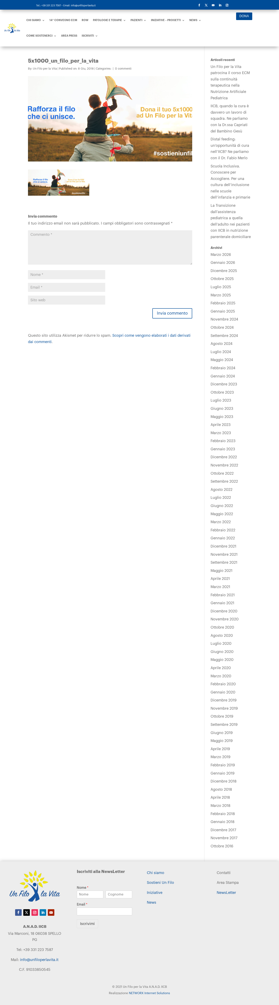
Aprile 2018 (220, 797)
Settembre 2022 (224, 481)
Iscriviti (88, 35)
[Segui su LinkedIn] (220, 5)
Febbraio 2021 (223, 595)
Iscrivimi (87, 924)
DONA (244, 16)
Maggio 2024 (222, 360)
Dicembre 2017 (223, 830)
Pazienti (136, 20)
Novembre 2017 (224, 838)
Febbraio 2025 (223, 303)
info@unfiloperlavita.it (39, 960)
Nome (82, 887)
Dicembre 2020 (224, 611)
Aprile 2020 (221, 668)
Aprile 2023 (221, 425)
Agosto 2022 (221, 489)
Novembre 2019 (224, 708)
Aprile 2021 (220, 578)
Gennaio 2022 (223, 538)
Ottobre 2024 (222, 327)
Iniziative (154, 892)
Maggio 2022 (222, 514)
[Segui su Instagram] (227, 5)
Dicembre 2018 (224, 781)
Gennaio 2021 (222, 603)
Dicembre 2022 (224, 457)
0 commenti (123, 68)
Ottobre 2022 (222, 473)
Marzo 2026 (221, 254)
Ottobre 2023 (222, 392)
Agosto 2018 (221, 789)
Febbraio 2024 (223, 368)
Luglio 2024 (221, 352)
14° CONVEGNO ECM (63, 20)
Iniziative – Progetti (166, 20)
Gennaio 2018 (222, 822)
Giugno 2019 (222, 733)
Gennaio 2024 (223, 376)
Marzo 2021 (220, 587)
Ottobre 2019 (222, 716)
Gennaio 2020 (223, 692)
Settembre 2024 (224, 336)
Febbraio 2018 (223, 814)
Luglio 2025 (221, 287)
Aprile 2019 (220, 749)
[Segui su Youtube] (213, 5)
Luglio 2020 (221, 643)
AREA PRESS (69, 35)
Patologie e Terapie (107, 20)
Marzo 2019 (220, 757)
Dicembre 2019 (224, 700)
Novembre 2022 (224, 465)
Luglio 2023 (221, 400)
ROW (85, 20)
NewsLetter (226, 892)
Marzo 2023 (221, 433)
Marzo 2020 (221, 676)
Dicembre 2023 (224, 384)
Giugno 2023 (222, 408)
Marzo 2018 (220, 805)
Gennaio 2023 (223, 449)
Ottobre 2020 (222, 627)
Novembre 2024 (224, 319)
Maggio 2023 (222, 417)
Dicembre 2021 (223, 546)
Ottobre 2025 (222, 279)
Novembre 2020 (225, 619)
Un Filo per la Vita (45, 68)
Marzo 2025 (221, 295)
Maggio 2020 (222, 660)
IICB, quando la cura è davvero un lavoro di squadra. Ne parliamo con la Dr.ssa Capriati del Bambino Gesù (230, 118)
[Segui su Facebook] (199, 5)
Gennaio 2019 (222, 773)
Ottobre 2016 (222, 846)
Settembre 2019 (224, 724)
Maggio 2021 (221, 571)
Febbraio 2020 (223, 684)
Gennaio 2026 (223, 262)
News (193, 20)
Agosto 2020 (222, 635)
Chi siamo (33, 20)
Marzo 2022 (221, 522)
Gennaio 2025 (223, 311)
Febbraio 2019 (223, 765)
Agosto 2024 (221, 344)
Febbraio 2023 (223, 441)
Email (82, 904)
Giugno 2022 (222, 506)
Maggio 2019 (222, 741)
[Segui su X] (206, 5)
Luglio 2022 (221, 497)
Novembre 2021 (224, 554)
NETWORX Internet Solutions (149, 993)
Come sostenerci (39, 35)
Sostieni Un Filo (160, 882)
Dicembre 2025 (224, 271)
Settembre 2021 (224, 562)
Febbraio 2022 (223, 530)
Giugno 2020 (222, 652)
